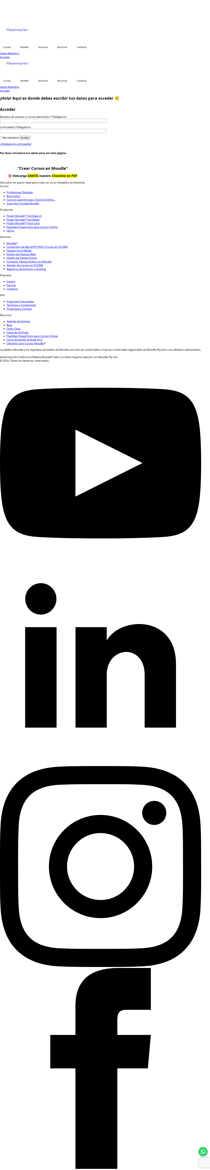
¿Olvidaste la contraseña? (16, 144)
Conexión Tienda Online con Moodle (29, 261)
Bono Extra (13, 196)
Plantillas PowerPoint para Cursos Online (32, 227)
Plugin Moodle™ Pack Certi (23, 223)
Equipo (11, 281)
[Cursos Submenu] (14, 47)
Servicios (43, 47)
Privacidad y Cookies (19, 309)
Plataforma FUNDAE (19, 251)
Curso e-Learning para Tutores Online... (31, 200)
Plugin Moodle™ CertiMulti (23, 220)
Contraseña (15, 127)
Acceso (25, 137)
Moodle (24, 47)
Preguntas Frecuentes (20, 301)
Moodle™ (12, 243)
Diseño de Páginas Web (21, 254)
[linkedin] (100, 764)
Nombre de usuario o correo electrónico (33, 117)
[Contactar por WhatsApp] (203, 1151)
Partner (11, 285)
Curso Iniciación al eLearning (24, 339)
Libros (10, 231)
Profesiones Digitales (20, 192)
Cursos (7, 47)
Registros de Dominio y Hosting (26, 269)
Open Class (14, 329)
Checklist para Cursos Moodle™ (26, 343)
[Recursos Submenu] (70, 47)
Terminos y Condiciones (21, 305)
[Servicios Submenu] (51, 47)
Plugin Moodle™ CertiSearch (24, 216)
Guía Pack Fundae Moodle (23, 203)
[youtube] (100, 562)
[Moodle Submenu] (32, 47)
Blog (9, 325)
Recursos (62, 47)
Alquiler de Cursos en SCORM (25, 265)
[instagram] (100, 966)
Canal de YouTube (18, 332)
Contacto (81, 47)
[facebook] (100, 1168)
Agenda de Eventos (18, 321)
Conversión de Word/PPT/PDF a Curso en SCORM (37, 247)
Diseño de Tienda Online (22, 258)
